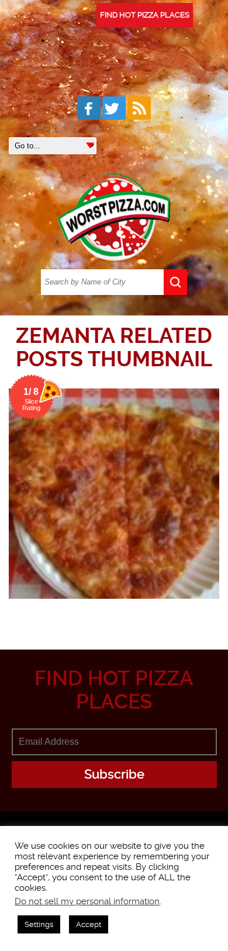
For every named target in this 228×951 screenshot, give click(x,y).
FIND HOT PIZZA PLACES (144, 15)
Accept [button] (88, 924)
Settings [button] (39, 924)
